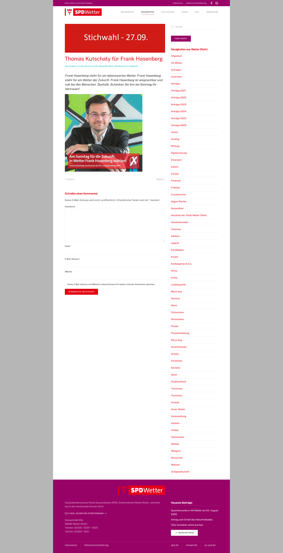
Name (68, 246)
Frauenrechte (178, 194)
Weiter (159, 179)
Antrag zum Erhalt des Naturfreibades (192, 519)
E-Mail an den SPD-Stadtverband (86, 513)
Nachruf (175, 298)
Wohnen (175, 464)
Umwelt (175, 402)
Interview (176, 229)
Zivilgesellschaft (180, 471)
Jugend (175, 243)
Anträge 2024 (178, 111)
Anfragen (176, 69)
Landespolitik (178, 284)
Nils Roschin (86, 66)
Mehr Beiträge (186, 533)
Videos (174, 430)
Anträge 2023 (178, 104)
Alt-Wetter (176, 62)
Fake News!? (181, 38)
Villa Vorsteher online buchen (187, 525)
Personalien (177, 319)
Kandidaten (177, 250)
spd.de (174, 545)
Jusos (185, 12)
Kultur (174, 277)
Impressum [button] (212, 12)
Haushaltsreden (179, 222)
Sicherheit (176, 360)
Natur (174, 305)
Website (68, 272)
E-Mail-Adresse (72, 259)
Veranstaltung (178, 416)
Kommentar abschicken (81, 292)
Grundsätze (127, 12)
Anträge (175, 83)
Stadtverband (178, 381)
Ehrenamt (176, 159)
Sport (174, 374)
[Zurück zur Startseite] (83, 12)
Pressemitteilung (180, 333)
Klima (174, 270)
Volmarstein (177, 437)
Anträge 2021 (178, 90)
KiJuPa (174, 256)
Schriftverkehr (179, 347)
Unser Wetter (178, 409)
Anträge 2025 (178, 118)
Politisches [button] (167, 12)
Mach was (176, 291)
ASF (197, 12)
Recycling (176, 340)
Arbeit (174, 132)
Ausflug (175, 139)
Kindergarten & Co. (181, 263)
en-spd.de (209, 545)
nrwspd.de (191, 545)
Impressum (178, 3)
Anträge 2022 (178, 97)
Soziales (175, 367)
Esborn (175, 166)
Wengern (176, 451)
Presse (174, 326)
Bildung (175, 146)
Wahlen (175, 444)
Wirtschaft (176, 457)
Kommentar (70, 207)
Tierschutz (176, 388)
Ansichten (176, 76)
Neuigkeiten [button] (147, 12)
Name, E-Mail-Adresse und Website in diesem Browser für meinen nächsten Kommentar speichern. (111, 284)
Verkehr (175, 423)
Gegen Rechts (178, 201)
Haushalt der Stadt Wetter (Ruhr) (189, 215)
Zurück (70, 179)
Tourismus (176, 395)
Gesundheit (177, 208)
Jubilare (175, 236)
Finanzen (176, 180)
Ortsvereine (177, 312)
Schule (175, 353)
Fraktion (175, 187)
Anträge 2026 (178, 125)
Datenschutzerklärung (196, 3)
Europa (175, 173)
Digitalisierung (179, 153)
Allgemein (133, 66)
